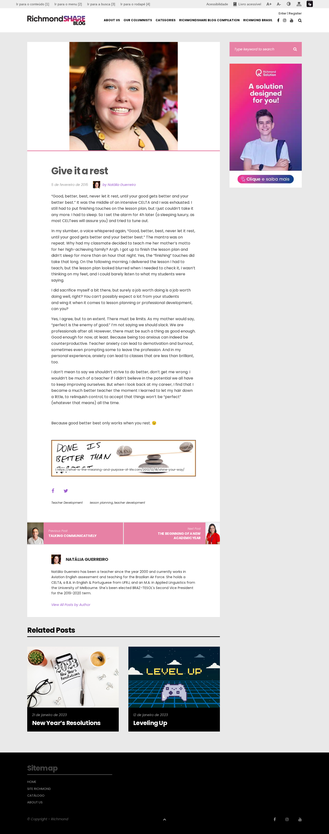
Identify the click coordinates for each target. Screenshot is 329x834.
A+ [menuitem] (268, 4)
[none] (289, 4)
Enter (283, 13)
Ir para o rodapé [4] (135, 4)
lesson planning (101, 503)
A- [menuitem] (279, 4)
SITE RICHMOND (39, 789)
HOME (31, 782)
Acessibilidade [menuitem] (217, 4)
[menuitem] (68, 4)
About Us (35, 802)
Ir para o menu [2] (68, 4)
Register (295, 13)
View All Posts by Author (70, 604)
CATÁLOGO (36, 795)
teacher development (129, 503)
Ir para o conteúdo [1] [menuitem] (32, 4)
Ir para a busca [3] (101, 4)
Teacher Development (67, 503)
